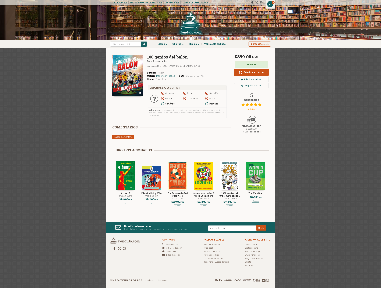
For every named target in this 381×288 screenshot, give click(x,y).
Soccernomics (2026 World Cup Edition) (203, 194)
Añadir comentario (123, 137)
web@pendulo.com (174, 248)
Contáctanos (200, 2)
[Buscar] (144, 44)
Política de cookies (211, 255)
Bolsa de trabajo (173, 255)
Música (193, 44)
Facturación (250, 265)
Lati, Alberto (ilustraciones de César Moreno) (173, 66)
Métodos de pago (252, 251)
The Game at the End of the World (177, 194)
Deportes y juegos (165, 76)
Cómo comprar (251, 244)
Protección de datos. (212, 251)
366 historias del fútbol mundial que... (230, 194)
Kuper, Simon (203, 199)
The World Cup (255, 193)
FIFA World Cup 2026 (151, 193)
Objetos (177, 44)
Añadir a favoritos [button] (252, 79)
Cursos (185, 2)
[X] (256, 2)
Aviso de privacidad (212, 244)
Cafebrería (170, 2)
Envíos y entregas (252, 255)
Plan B (161, 72)
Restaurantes (137, 2)
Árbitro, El (125, 193)
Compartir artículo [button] (252, 85)
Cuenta (248, 262)
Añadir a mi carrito (253, 72)
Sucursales (118, 2)
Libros (161, 44)
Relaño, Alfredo (229, 199)
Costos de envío (251, 248)
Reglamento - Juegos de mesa (216, 262)
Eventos (155, 2)
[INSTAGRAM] (261, 2)
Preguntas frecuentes (254, 258)
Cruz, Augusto (125, 196)
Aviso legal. (208, 248)
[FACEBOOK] (252, 2)
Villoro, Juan (177, 199)
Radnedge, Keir (151, 196)
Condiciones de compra (213, 258)
